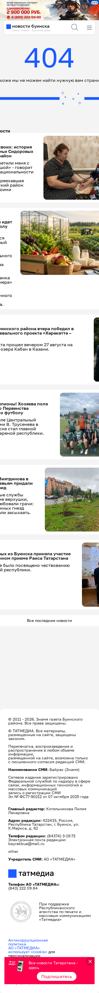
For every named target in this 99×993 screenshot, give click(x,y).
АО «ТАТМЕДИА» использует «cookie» (27, 949)
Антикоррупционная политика (28, 942)
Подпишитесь (56, 976)
